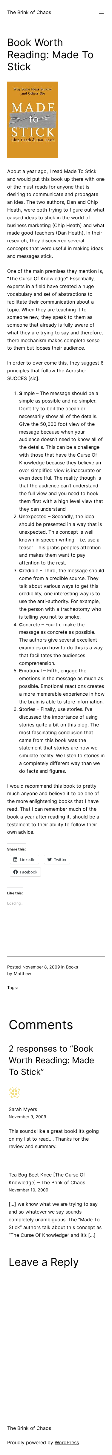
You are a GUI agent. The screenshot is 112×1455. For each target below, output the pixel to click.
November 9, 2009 (27, 1116)
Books (72, 966)
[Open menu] (101, 12)
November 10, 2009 (28, 1189)
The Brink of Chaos (29, 12)
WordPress (67, 1442)
